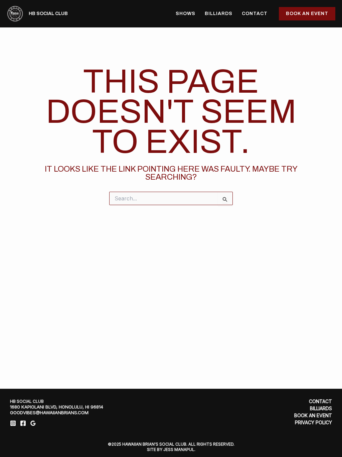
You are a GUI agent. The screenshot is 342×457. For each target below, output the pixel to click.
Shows (185, 13)
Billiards (218, 13)
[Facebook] (23, 423)
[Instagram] (13, 423)
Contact (255, 13)
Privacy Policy (313, 422)
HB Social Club (48, 13)
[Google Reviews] (33, 423)
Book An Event (313, 415)
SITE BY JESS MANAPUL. (171, 449)
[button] (307, 13)
